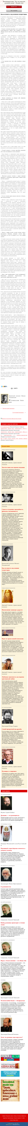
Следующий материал (18, 412)
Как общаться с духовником (8, 865)
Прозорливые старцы (6, 824)
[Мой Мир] (5, 386)
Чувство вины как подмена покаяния (13, 467)
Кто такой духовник (5, 794)
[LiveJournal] (6, 386)
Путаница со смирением (9, 771)
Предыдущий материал (8, 408)
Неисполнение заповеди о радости (12, 610)
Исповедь (3, 980)
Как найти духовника (6, 902)
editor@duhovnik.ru (16, 1124)
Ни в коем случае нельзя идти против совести (14, 438)
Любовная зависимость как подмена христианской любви (13, 678)
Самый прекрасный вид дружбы (12, 729)
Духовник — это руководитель (10, 815)
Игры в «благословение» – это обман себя (13, 961)
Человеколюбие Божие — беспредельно (13, 1001)
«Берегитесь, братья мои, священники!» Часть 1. (14, 428)
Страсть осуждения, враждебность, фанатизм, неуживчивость (12, 510)
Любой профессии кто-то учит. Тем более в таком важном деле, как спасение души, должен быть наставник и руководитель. (12, 819)
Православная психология (8, 449)
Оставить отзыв (15, 400)
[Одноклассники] (3, 386)
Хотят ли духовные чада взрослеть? (12, 1037)
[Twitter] (2, 386)
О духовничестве (5, 427)
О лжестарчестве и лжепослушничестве (14, 435)
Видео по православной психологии (12, 639)
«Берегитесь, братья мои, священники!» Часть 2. (14, 432)
